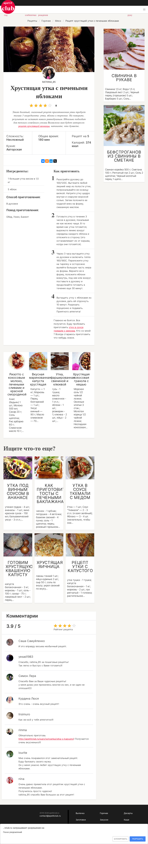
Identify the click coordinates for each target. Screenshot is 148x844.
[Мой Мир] (51, 161)
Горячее (104, 813)
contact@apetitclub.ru (50, 816)
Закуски (104, 819)
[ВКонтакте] (43, 161)
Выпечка (80, 813)
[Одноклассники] (47, 161)
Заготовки (81, 819)
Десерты (128, 813)
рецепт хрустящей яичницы (34, 126)
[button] (144, 9)
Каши (126, 819)
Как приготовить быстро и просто (8, 7)
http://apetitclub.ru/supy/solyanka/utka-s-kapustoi (46, 738)
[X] (55, 161)
